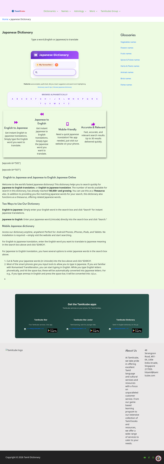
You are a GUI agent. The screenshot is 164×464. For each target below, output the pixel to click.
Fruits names (126, 53)
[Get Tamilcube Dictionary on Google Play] (137, 330)
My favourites (44, 64)
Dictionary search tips (45, 87)
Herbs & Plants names (130, 66)
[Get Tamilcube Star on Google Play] (52, 330)
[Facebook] (149, 458)
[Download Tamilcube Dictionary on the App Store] (119, 330)
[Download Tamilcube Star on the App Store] (34, 330)
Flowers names (127, 48)
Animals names (127, 72)
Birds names (126, 78)
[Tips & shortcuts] (56, 64)
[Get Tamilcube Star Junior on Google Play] (95, 330)
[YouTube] (145, 458)
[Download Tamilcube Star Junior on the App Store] (77, 330)
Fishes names (126, 85)
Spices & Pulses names (130, 60)
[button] (57, 11)
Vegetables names (128, 42)
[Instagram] (153, 458)
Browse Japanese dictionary (62, 87)
